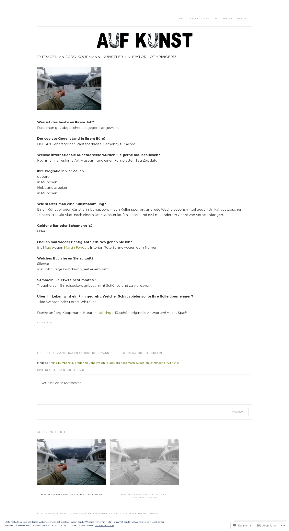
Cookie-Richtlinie (104, 525)
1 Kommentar (44, 323)
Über (216, 19)
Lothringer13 (107, 313)
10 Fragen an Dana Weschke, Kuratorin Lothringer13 (71, 495)
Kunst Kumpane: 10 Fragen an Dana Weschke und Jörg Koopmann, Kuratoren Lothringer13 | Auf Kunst (115, 362)
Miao (47, 247)
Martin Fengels (76, 247)
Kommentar (237, 412)
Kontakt (228, 19)
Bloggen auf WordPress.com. (54, 513)
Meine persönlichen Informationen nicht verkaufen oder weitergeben (116, 513)
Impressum (244, 19)
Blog (182, 19)
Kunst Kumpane (199, 19)
